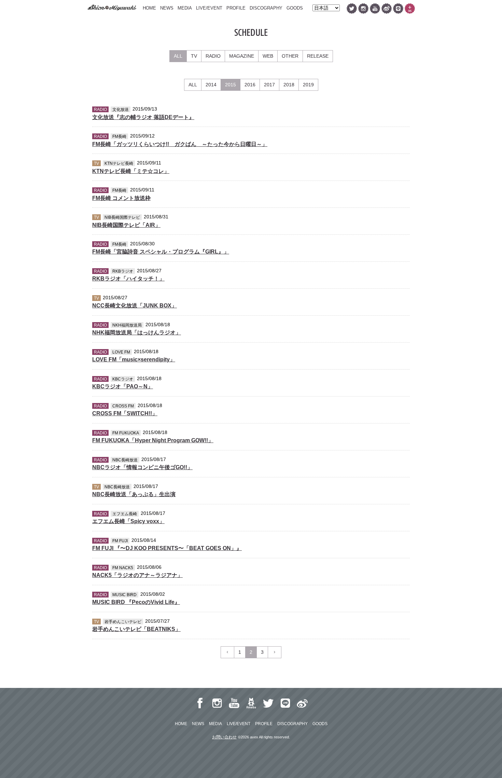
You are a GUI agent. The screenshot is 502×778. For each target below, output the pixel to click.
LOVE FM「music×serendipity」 (133, 359)
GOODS (295, 8)
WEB (268, 56)
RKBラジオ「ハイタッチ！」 (128, 279)
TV (194, 56)
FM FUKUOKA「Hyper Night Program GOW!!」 (152, 440)
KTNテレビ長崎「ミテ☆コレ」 (130, 171)
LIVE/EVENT (209, 8)
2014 (211, 84)
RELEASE (318, 56)
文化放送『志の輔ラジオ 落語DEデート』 (143, 117)
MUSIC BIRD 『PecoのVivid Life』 (136, 602)
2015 (230, 84)
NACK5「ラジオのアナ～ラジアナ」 (137, 575)
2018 (288, 84)
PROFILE (236, 8)
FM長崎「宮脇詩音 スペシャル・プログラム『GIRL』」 (160, 252)
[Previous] (227, 652)
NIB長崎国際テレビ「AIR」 (126, 225)
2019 (308, 84)
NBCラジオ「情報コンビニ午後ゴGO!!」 (142, 467)
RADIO (213, 56)
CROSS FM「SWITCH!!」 (124, 413)
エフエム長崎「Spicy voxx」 (128, 521)
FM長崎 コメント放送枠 (121, 198)
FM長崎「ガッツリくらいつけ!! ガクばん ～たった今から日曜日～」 (179, 144)
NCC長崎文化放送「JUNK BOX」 (134, 305)
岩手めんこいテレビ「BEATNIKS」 (136, 629)
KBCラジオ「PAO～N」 (122, 386)
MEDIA (185, 8)
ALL (178, 56)
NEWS (166, 8)
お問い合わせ (224, 737)
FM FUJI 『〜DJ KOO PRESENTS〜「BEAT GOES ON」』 (167, 548)
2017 (269, 84)
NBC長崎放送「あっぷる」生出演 (134, 494)
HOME (149, 8)
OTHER (290, 56)
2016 (250, 84)
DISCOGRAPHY (266, 8)
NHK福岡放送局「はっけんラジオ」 (136, 332)
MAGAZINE (241, 56)
